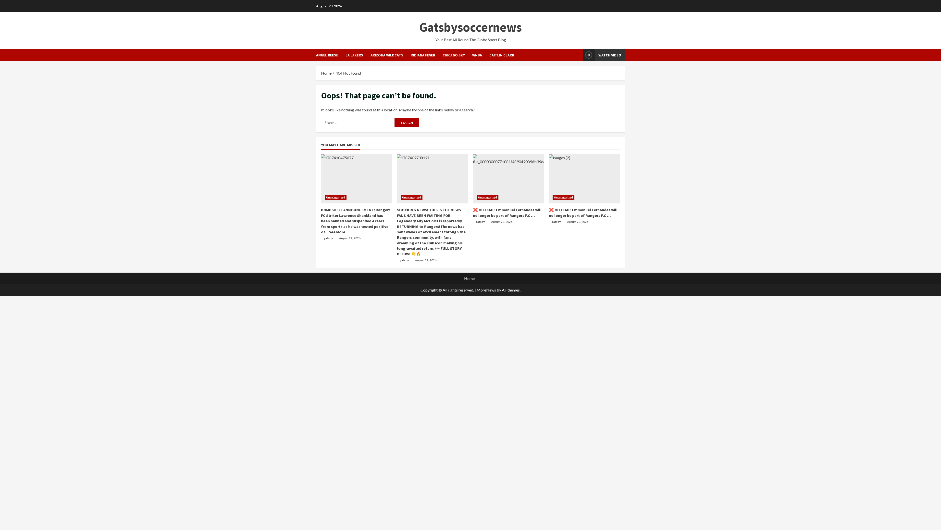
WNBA (477, 55)
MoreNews (486, 290)
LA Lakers (354, 55)
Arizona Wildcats (387, 55)
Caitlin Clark (501, 55)
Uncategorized (335, 197)
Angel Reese (327, 55)
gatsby (328, 238)
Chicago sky (454, 55)
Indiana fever (423, 55)
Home (469, 278)
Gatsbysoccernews (470, 27)
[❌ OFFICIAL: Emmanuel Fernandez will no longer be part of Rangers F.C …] (508, 178)
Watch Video (609, 55)
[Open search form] (577, 55)
